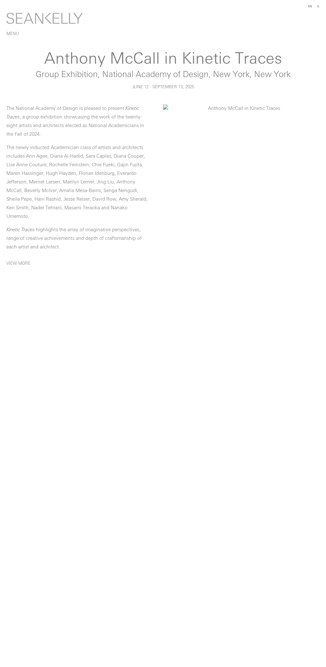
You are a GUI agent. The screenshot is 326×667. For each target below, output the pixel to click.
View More (18, 264)
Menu (12, 34)
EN (310, 6)
